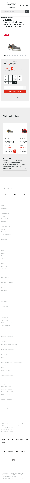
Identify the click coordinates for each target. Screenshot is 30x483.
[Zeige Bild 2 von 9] (7, 55)
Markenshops (5, 245)
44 (20, 79)
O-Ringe (3, 216)
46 (10, 82)
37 (5, 76)
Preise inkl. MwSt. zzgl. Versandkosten (13, 70)
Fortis (2, 250)
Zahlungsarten (4, 317)
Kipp (2, 255)
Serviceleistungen (5, 287)
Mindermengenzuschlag (7, 322)
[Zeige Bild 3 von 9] (9, 55)
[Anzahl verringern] (5, 87)
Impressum (4, 333)
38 (10, 76)
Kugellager (4, 221)
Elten (2, 261)
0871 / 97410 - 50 (8, 188)
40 (20, 76)
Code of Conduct (5, 370)
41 (5, 79)
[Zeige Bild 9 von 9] (25, 55)
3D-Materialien (5, 306)
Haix (2, 263)
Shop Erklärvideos (5, 325)
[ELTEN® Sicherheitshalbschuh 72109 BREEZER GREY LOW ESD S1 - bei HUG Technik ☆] (15, 46)
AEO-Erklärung (5, 372)
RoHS (2, 357)
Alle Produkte (4, 266)
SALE (2, 205)
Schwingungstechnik (6, 234)
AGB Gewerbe (4, 339)
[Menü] (3, 5)
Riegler (3, 253)
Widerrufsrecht (5, 320)
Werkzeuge (4, 239)
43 (15, 79)
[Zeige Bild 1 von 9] (4, 55)
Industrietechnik (5, 211)
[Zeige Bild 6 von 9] (17, 55)
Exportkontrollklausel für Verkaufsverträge (11, 362)
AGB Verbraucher (5, 341)
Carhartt (3, 248)
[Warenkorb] (27, 5)
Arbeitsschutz (4, 208)
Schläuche (3, 229)
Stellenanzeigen (5, 408)
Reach (3, 367)
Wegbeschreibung (5, 279)
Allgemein (3, 268)
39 (15, 76)
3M (2, 258)
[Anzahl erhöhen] (21, 87)
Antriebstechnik (5, 213)
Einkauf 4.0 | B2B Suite (7, 282)
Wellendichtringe (5, 218)
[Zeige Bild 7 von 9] (20, 55)
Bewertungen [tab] (7, 168)
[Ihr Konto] (20, 5)
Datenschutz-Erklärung (7, 346)
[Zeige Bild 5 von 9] (15, 55)
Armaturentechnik (5, 226)
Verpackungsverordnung (7, 375)
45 (5, 82)
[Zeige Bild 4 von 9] (12, 55)
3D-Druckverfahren (6, 304)
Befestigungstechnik (6, 237)
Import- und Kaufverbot (7, 359)
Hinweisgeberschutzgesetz (7, 354)
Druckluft (3, 231)
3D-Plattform (4, 301)
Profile (3, 224)
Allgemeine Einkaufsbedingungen (9, 344)
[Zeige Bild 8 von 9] (22, 55)
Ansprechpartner (5, 277)
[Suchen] (27, 11)
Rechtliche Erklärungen (7, 336)
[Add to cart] (14, 151)
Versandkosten (5, 315)
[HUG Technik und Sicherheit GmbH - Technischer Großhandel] (11, 5)
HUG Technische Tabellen (7, 292)
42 (10, 79)
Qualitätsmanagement (6, 365)
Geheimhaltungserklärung (7, 349)
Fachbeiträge (4, 290)
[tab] (15, 162)
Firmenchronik (4, 352)
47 (15, 82)
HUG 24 (3, 285)
